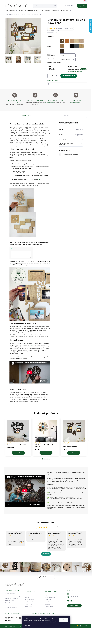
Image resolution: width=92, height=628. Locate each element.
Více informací (52, 622)
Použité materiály (29, 602)
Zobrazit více (46, 553)
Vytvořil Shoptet (72, 626)
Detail (18, 452)
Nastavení (28, 625)
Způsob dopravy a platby (11, 602)
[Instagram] (71, 600)
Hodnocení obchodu (10, 600)
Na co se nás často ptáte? (11, 607)
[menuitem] (11, 10)
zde (32, 345)
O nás (26, 595)
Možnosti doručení (75, 71)
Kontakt (27, 597)
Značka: (52, 32)
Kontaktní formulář (74, 605)
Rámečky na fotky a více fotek (70, 154)
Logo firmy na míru (49, 595)
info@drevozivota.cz (75, 594)
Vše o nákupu (28, 606)
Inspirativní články (29, 599)
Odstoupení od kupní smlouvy (12, 605)
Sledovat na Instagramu (47, 576)
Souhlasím (63, 620)
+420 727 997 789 (74, 596)
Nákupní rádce (28, 604)
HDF (40, 179)
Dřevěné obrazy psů (50, 597)
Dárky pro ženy (48, 604)
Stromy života (48, 599)
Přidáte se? (17, 106)
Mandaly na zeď (49, 602)
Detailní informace (52, 80)
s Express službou (49, 102)
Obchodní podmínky (10, 593)
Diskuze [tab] (66, 115)
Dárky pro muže (49, 606)
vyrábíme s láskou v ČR (75, 102)
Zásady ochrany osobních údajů (12, 596)
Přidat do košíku (67, 76)
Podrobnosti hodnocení (68, 28)
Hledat (54, 5)
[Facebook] (68, 600)
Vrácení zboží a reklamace (11, 598)
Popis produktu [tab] (26, 115)
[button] (43, 459)
